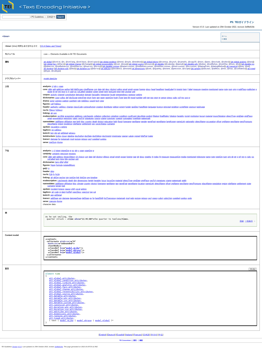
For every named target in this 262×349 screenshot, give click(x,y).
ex (91, 198)
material (208, 116)
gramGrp (109, 98)
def (67, 98)
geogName (161, 121)
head (153, 89)
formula (59, 165)
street (101, 91)
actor (52, 101)
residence (68, 124)
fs (54, 174)
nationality (190, 121)
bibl (72, 89)
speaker (89, 91)
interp (58, 150)
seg (55, 113)
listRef (69, 192)
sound (92, 101)
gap (134, 157)
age (74, 121)
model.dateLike (50, 78)
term (106, 91)
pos (152, 98)
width (184, 180)
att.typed (251, 68)
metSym (53, 142)
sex (93, 124)
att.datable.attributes (62, 296)
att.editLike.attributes (63, 311)
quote (49, 91)
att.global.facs (50, 64)
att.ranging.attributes (62, 316)
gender (144, 121)
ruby (249, 157)
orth (144, 98)
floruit (120, 121)
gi (60, 192)
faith (115, 121)
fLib (50, 174)
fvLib (57, 174)
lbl (129, 98)
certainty (56, 153)
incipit (187, 116)
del (103, 89)
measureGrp (175, 157)
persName (234, 121)
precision (64, 153)
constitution (70, 94)
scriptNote (183, 107)
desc (107, 89)
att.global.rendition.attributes (68, 280)
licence (160, 107)
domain (88, 94)
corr (95, 89)
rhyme (60, 142)
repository (68, 118)
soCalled (81, 91)
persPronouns (246, 121)
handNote (143, 107)
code (56, 192)
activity (54, 94)
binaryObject (69, 157)
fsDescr (59, 110)
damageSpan (75, 198)
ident (63, 192)
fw (59, 139)
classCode (78, 107)
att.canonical (232, 66)
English (102, 335)
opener (125, 136)
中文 (161, 335)
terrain (58, 186)
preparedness (122, 94)
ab (52, 113)
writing (64, 127)
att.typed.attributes (61, 318)
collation (97, 116)
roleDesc (85, 101)
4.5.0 (20, 346)
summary (111, 118)
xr (189, 98)
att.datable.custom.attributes (66, 302)
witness (72, 133)
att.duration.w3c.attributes (65, 307)
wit (59, 133)
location (141, 183)
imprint (179, 89)
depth (70, 180)
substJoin (168, 198)
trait (63, 186)
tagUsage (200, 107)
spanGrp (88, 150)
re (159, 98)
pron (156, 98)
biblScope (78, 89)
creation (99, 107)
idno (52, 171)
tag (91, 192)
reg (59, 91)
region (60, 124)
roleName (77, 124)
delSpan (85, 198)
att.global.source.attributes (66, 294)
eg (53, 130)
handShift (99, 198)
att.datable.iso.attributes (65, 300)
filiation (156, 116)
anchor (62, 177)
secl (90, 139)
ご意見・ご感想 (137, 340)
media (183, 157)
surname (111, 124)
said (72, 91)
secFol (81, 118)
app (52, 195)
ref (56, 91)
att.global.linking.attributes (66, 283)
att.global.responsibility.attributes (71, 291)
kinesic (61, 189)
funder (128, 107)
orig (234, 89)
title (122, 91)
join (67, 177)
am (60, 198)
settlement (86, 124)
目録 (242, 221)
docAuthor (79, 136)
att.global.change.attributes (66, 289)
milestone (201, 157)
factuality (96, 94)
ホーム (224, 36)
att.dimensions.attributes (64, 314)
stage (95, 91)
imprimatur (116, 136)
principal (167, 107)
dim (75, 180)
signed (137, 136)
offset (218, 121)
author (67, 89)
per (148, 98)
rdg (55, 133)
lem (52, 133)
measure (197, 89)
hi (175, 89)
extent (122, 107)
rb (54, 91)
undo (190, 198)
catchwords (88, 116)
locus (104, 180)
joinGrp (72, 177)
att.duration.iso (83, 68)
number (139, 98)
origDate (240, 116)
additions (79, 116)
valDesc (57, 130)
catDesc (62, 107)
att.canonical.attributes (63, 305)
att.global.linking (151, 62)
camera (58, 101)
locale (112, 94)
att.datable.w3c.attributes (65, 298)
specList (85, 192)
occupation (211, 121)
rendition (175, 107)
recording (55, 127)
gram (102, 98)
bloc (83, 121)
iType (120, 98)
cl (52, 86)
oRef (61, 162)
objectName (200, 121)
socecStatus (101, 124)
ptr (235, 157)
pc (73, 150)
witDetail (64, 133)
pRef (66, 162)
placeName (52, 124)
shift (73, 189)
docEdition (97, 136)
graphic (148, 157)
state (249, 183)
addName (59, 121)
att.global (48, 62)
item (185, 89)
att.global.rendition (108, 62)
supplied (95, 139)
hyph (116, 98)
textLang (112, 91)
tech (97, 101)
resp (63, 91)
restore (78, 139)
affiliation (68, 121)
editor (119, 89)
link (77, 177)
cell (52, 104)
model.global (73, 252)
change (70, 107)
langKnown (171, 121)
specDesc (76, 192)
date (100, 89)
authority (54, 107)
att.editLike (106, 68)
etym (89, 98)
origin (49, 118)
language (152, 107)
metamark (65, 139)
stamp (103, 118)
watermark (145, 118)
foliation (173, 116)
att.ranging (196, 68)
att (53, 192)
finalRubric (164, 116)
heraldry (180, 116)
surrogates (127, 118)
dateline (70, 136)
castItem (73, 101)
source (97, 118)
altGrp (56, 177)
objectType (231, 116)
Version (15, 346)
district (101, 121)
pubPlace (242, 89)
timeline (94, 177)
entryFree (82, 98)
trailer (150, 136)
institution (194, 116)
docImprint (106, 136)
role (79, 101)
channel (61, 94)
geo (117, 183)
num (230, 89)
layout (202, 116)
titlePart (144, 136)
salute (131, 136)
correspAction (89, 107)
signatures (89, 118)
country (88, 121)
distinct (113, 89)
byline (58, 136)
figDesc (57, 104)
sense (163, 98)
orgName (226, 121)
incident (54, 189)
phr (55, 86)
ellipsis (106, 157)
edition (116, 107)
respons (72, 153)
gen (98, 98)
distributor (108, 107)
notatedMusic (69, 165)
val (94, 192)
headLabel (169, 89)
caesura (52, 201)
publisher (251, 89)
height (90, 180)
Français (137, 335)
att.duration (49, 68)
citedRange (88, 89)
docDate (88, 136)
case (57, 98)
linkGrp (83, 177)
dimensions (82, 180)
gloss (148, 89)
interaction (105, 94)
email (125, 89)
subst (160, 198)
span (61, 86)
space (155, 198)
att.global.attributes (62, 278)
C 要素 (224, 39)
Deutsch (111, 335)
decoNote (141, 116)
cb (77, 157)
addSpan (54, 198)
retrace (84, 139)
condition (123, 116)
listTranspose (110, 198)
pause (68, 189)
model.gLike (72, 248)
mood (133, 98)
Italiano (129, 335)
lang (125, 98)
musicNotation (219, 116)
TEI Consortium (125, 340)
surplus (103, 139)
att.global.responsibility (103, 64)
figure (53, 165)
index (156, 157)
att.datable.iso (248, 64)
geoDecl (135, 107)
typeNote (137, 118)
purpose (131, 94)
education (108, 121)
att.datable (159, 64)
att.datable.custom (111, 66)
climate (80, 183)
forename (127, 121)
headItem (160, 89)
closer (64, 136)
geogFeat (152, 121)
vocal (78, 189)
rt (68, 91)
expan (136, 89)
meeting (204, 89)
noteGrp (219, 157)
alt (52, 177)
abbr (50, 89)
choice (81, 157)
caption (65, 101)
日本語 (146, 335)
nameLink (180, 121)
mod (72, 139)
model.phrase (73, 250)
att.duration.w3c (62, 68)
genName (136, 121)
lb (160, 157)
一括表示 (249, 221)
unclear (128, 91)
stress (169, 98)
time (119, 91)
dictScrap (73, 98)
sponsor (192, 107)
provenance (58, 118)
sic (75, 91)
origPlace (248, 116)
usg (186, 98)
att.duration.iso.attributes (65, 309)
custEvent (132, 116)
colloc (62, 98)
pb (232, 157)
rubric (75, 118)
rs (66, 91)
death (94, 121)
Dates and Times (51, 46)
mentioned (213, 89)
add (54, 89)
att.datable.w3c (191, 64)
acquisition (69, 116)
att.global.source (136, 64)
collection (106, 116)
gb (138, 157)
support (119, 118)
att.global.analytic (239, 62)
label (190, 89)
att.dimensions (138, 68)
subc (175, 98)
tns (182, 98)
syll (179, 98)
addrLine (60, 89)
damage (54, 139)
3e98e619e (59, 346)
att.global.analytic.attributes (67, 285)
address (59, 157)
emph (130, 89)
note (226, 89)
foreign (142, 89)
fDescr (52, 110)
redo (132, 198)
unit (133, 91)
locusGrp (111, 180)
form (94, 98)
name (221, 89)
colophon (115, 116)
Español (120, 335)
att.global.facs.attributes (65, 287)
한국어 (154, 335)
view (102, 101)
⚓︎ (254, 221)
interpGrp (65, 150)
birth (78, 121)
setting (139, 94)
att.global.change (73, 64)
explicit (149, 116)
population (216, 183)
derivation (80, 94)
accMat (61, 116)
